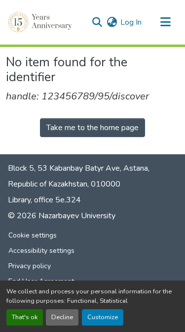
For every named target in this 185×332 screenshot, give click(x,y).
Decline (62, 317)
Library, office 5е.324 (44, 199)
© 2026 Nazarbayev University (61, 215)
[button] (41, 22)
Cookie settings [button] (32, 235)
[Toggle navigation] (165, 22)
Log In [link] (131, 22)
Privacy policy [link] (29, 266)
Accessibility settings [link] (41, 250)
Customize (102, 317)
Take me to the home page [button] (92, 127)
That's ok (24, 317)
